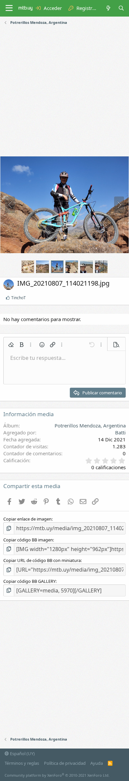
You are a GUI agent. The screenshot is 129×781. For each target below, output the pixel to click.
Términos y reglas (22, 763)
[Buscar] (121, 8)
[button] (11, 344)
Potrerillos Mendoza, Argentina (90, 425)
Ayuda (96, 763)
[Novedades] (108, 8)
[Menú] (9, 8)
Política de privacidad (65, 763)
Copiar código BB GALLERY (29, 581)
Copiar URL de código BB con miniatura (42, 560)
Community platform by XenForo (57, 775)
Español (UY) (22, 753)
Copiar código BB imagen (28, 540)
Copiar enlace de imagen (27, 519)
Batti (120, 432)
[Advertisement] (64, 91)
